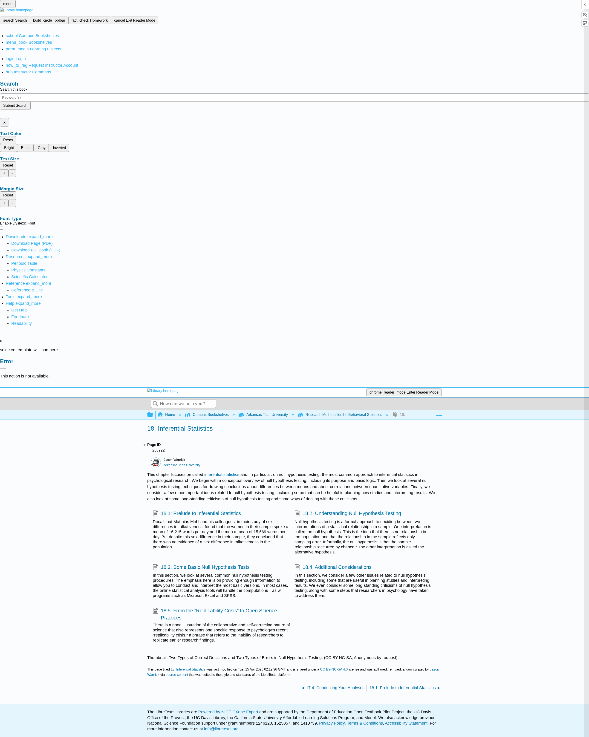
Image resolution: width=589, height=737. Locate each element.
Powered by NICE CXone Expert (228, 712)
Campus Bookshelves (211, 415)
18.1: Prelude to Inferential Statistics (201, 513)
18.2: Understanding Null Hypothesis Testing (352, 513)
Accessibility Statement (406, 723)
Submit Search (15, 105)
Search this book (13, 89)
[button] (20, 316)
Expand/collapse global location (439, 413)
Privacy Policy (332, 723)
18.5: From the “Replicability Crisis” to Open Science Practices (219, 614)
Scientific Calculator (29, 276)
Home (170, 415)
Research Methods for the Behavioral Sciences (344, 415)
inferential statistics (221, 474)
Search (155, 404)
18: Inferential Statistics (188, 669)
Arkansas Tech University (267, 415)
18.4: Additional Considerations (337, 567)
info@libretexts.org (221, 729)
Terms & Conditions (365, 723)
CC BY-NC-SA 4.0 (334, 669)
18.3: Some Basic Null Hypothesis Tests (205, 567)
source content (177, 675)
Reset (8, 140)
